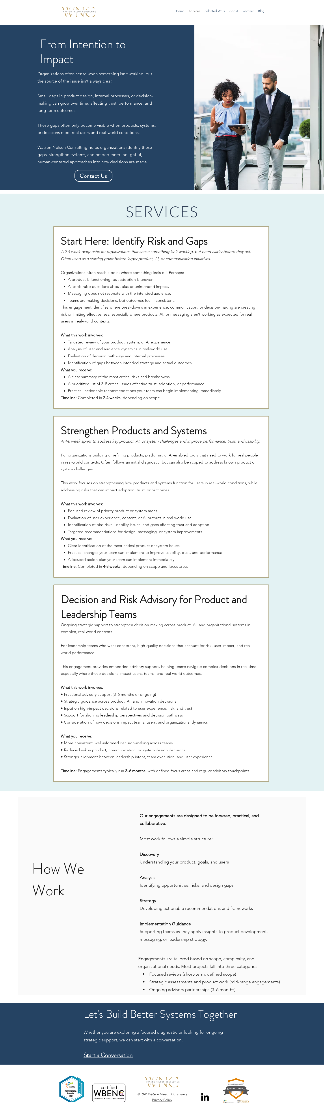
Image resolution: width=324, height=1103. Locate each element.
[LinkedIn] (204, 1096)
